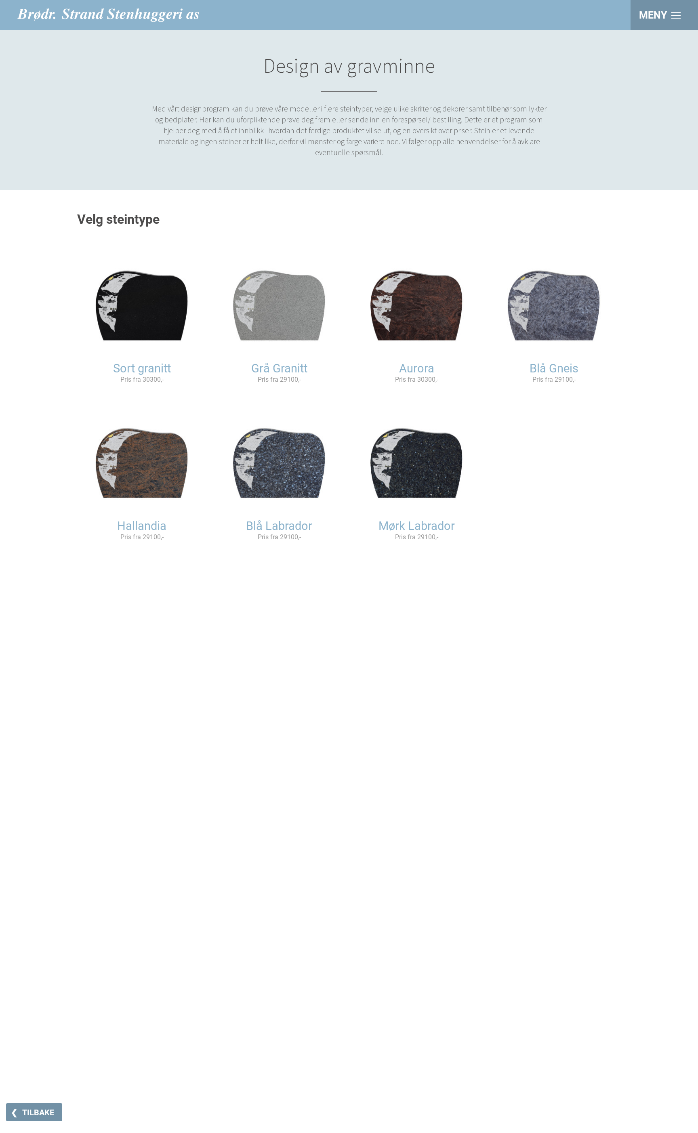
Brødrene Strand (108, 15)
